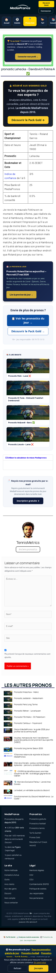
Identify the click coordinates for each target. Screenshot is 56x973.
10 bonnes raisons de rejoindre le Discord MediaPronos (31, 755)
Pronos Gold (34, 837)
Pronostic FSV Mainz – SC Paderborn (29, 717)
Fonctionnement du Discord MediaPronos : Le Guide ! (33, 797)
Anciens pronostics (28, 549)
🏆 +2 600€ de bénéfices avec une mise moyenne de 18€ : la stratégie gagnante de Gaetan (32, 773)
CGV (31, 875)
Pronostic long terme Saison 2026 (28, 748)
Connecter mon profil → (28, 56)
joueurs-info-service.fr (28, 922)
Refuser (17, 968)
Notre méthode (10, 870)
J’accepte (38, 968)
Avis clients (9, 884)
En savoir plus (40, 962)
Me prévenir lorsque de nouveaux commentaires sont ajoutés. (27, 655)
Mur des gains (10, 888)
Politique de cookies (37, 888)
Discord (7, 893)
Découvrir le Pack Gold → (28, 120)
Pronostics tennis (37, 828)
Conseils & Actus (11, 875)
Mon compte (9, 898)
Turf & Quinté (10, 937)
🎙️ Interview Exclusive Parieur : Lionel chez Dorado (32, 782)
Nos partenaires (36, 898)
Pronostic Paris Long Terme (26, 704)
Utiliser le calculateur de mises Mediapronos (27, 457)
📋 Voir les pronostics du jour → (28, 320)
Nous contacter (11, 902)
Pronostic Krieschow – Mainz (26, 692)
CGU (31, 879)
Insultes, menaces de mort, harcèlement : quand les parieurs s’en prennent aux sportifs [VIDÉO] (33, 739)
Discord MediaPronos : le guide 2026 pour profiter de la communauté (32, 730)
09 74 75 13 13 (26, 919)
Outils (7, 879)
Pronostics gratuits (37, 819)
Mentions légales (36, 870)
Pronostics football (37, 823)
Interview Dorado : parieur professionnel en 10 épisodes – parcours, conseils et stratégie (34, 764)
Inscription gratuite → (28, 500)
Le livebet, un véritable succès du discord (31, 790)
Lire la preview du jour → (21, 294)
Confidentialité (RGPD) (39, 884)
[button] (28, 458)
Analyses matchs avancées (29, 937)
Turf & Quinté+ (35, 833)
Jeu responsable (36, 893)
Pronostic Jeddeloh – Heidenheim (28, 698)
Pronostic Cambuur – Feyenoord (28, 723)
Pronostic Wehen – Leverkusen (27, 710)
